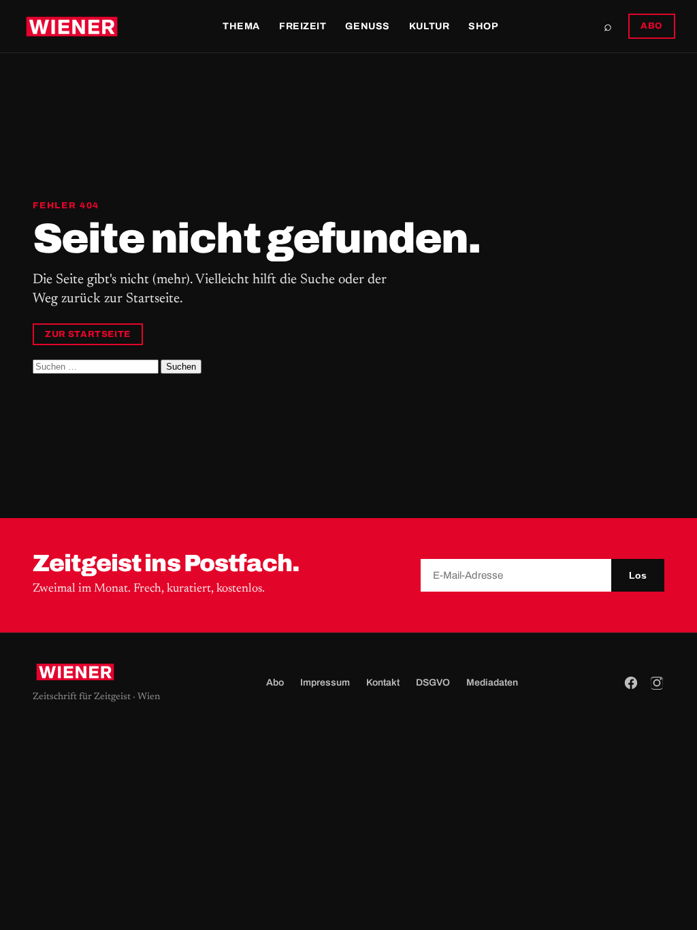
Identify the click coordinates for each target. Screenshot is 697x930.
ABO (652, 26)
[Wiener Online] (72, 26)
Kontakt (383, 682)
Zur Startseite (88, 334)
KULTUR (429, 26)
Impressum (325, 682)
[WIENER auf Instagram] (656, 682)
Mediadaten (492, 682)
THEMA (241, 26)
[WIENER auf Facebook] (630, 682)
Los (638, 575)
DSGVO (433, 682)
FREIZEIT (302, 26)
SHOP (483, 26)
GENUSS (367, 26)
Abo (275, 682)
